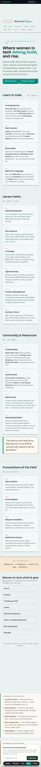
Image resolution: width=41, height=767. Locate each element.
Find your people (28, 81)
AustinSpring (10, 731)
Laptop (6, 607)
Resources (18, 26)
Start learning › (10, 81)
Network (30, 29)
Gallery (7, 763)
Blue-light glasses (11, 626)
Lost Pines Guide (11, 699)
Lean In (6, 588)
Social (15, 29)
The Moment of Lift (11, 601)
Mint (28, 763)
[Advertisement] (20, 669)
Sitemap (22, 29)
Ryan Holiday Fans (12, 722)
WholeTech (23, 567)
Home (5, 26)
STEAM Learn (21, 564)
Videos (26, 26)
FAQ (5, 29)
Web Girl (22, 21)
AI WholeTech (8, 564)
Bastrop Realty (10, 708)
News (9, 29)
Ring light (7, 633)
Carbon (35, 763)
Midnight (16, 763)
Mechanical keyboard (12, 614)
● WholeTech (7, 21)
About (11, 26)
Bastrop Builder (10, 716)
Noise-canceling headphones (15, 620)
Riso (23, 763)
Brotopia (7, 595)
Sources (33, 26)
